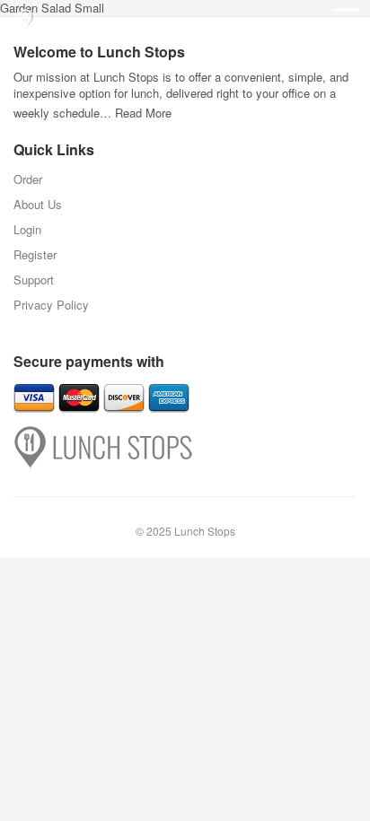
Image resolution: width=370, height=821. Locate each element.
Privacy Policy (51, 304)
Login (27, 229)
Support (33, 279)
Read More (143, 112)
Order (27, 179)
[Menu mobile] (347, 22)
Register (35, 254)
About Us (37, 204)
